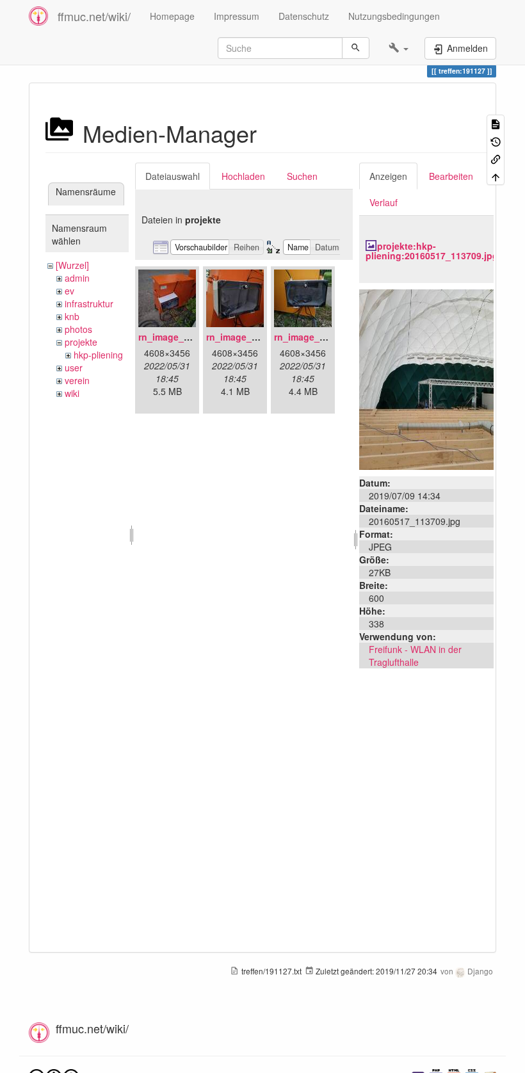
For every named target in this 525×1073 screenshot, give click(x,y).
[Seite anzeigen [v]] (495, 123)
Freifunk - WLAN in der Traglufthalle (415, 655)
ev (69, 290)
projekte (81, 341)
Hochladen (243, 176)
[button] (398, 48)
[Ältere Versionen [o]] (495, 141)
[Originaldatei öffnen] (426, 377)
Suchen (302, 176)
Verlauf (383, 202)
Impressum (236, 16)
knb (72, 316)
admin (77, 277)
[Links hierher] (495, 158)
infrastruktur (89, 303)
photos (78, 329)
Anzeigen (388, 176)
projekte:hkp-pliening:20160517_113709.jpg (432, 250)
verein (77, 380)
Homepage (172, 16)
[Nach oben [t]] (495, 176)
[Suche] (355, 48)
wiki (72, 393)
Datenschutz (304, 16)
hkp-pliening (98, 354)
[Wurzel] (72, 265)
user (74, 367)
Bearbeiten (451, 176)
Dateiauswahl (172, 176)
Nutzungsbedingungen (394, 16)
